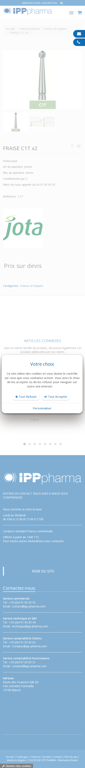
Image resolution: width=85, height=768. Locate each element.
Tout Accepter (57, 396)
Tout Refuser (27, 396)
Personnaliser (42, 408)
